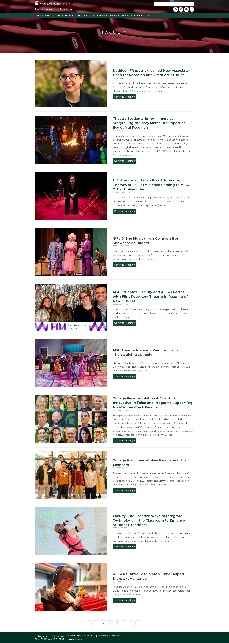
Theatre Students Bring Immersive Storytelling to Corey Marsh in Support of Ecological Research (149, 123)
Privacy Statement (98, 636)
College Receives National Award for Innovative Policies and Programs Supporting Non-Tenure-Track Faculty (153, 402)
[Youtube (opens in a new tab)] (186, 9)
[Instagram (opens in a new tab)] (181, 9)
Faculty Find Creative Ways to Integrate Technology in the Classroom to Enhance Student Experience (149, 520)
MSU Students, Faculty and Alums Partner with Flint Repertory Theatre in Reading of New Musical (150, 296)
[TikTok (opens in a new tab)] (192, 9)
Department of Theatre (53, 9)
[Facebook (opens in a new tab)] (175, 9)
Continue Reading (125, 97)
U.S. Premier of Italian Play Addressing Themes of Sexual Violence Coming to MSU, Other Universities (151, 184)
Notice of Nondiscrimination (78, 636)
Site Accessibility (115, 636)
